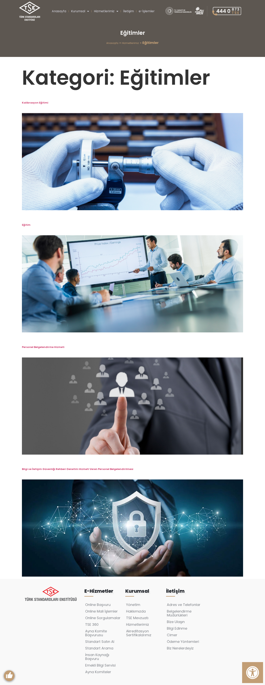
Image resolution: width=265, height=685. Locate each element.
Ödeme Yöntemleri (183, 641)
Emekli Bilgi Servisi (100, 665)
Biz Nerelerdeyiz (180, 648)
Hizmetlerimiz (104, 11)
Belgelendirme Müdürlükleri (179, 613)
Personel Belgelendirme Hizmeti (43, 347)
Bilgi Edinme (177, 628)
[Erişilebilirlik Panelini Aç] (252, 672)
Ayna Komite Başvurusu (96, 633)
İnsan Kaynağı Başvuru (97, 656)
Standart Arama (99, 648)
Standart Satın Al (99, 641)
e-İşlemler (147, 11)
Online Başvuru (98, 604)
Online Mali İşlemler (101, 611)
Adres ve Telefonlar (183, 604)
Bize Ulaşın (176, 621)
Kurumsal (78, 11)
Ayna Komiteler (98, 671)
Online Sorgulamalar (102, 617)
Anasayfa (59, 11)
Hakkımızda (136, 611)
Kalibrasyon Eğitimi (35, 103)
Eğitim (26, 225)
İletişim (128, 11)
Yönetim (133, 604)
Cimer (172, 635)
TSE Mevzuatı (137, 617)
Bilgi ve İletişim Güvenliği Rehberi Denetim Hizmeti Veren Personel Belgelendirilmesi (77, 469)
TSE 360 (92, 624)
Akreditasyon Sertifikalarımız (138, 633)
